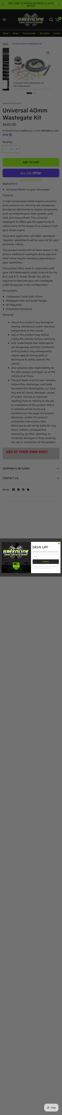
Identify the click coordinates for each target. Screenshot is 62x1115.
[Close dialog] (59, 543)
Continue (46, 561)
